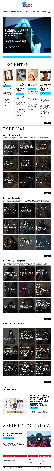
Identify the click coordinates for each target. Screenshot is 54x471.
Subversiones (43, 461)
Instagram (31, 461)
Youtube (31, 462)
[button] (7, 11)
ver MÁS (47, 122)
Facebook (31, 459)
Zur (40, 463)
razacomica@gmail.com (9, 460)
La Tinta (41, 458)
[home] (27, 4)
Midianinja (42, 460)
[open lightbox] (15, 406)
